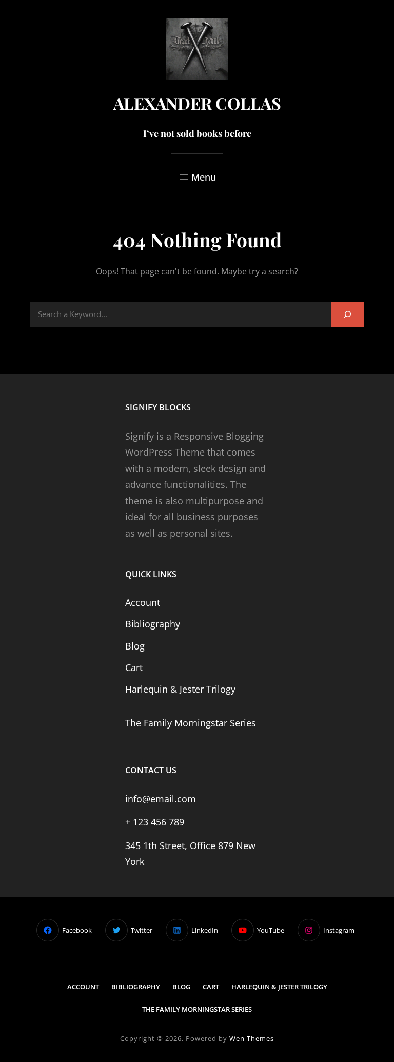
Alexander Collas (197, 103)
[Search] (347, 314)
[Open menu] (197, 177)
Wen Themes (251, 1038)
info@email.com (160, 799)
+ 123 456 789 (154, 822)
